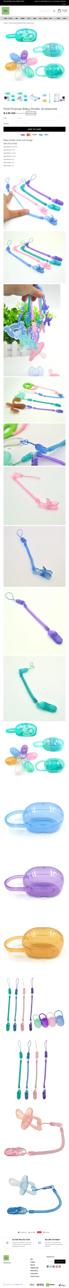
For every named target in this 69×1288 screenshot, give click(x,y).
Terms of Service (34, 1276)
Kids (29, 18)
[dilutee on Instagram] (57, 1266)
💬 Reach (64, 18)
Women (22, 18)
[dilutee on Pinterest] (54, 1266)
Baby (35, 18)
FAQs (31, 1259)
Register (63, 1)
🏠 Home (5, 18)
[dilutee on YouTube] (60, 1266)
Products (32, 1262)
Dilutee (10, 18)
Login (63, 4)
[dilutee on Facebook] (48, 1266)
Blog (50, 18)
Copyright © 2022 (13, 1284)
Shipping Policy (34, 1268)
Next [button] (64, 98)
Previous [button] (5, 98)
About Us (32, 1265)
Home (5, 23)
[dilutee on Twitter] (51, 1266)
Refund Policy (34, 1271)
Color (5, 118)
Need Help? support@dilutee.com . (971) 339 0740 (47, 1)
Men (17, 18)
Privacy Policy (34, 1273)
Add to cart (34, 129)
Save (40, 1232)
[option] (34, 59)
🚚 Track (57, 18)
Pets (40, 18)
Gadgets (45, 18)
